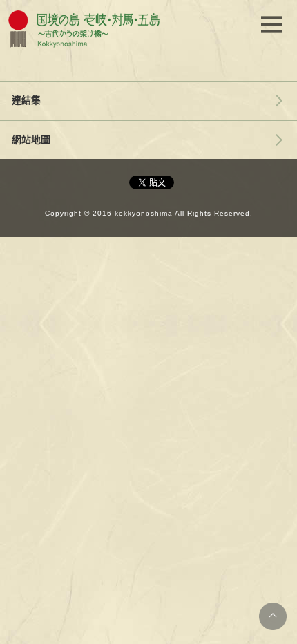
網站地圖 (31, 139)
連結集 (26, 100)
